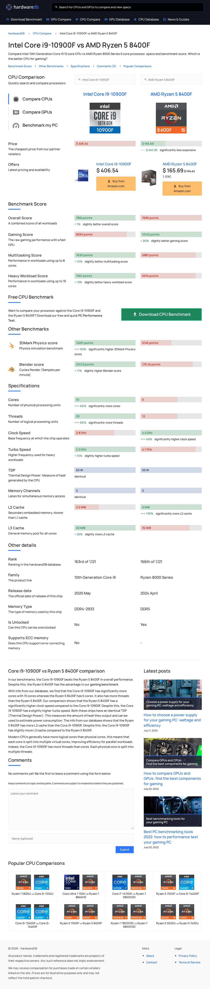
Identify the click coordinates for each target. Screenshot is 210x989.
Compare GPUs (37, 112)
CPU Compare (90, 19)
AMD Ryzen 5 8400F (171, 94)
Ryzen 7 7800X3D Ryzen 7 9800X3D (129, 925)
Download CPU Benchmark (165, 314)
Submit (124, 849)
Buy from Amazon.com (115, 183)
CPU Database (148, 19)
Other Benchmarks (51, 66)
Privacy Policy (188, 956)
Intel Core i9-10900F (105, 94)
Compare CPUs (37, 99)
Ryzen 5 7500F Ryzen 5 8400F (81, 923)
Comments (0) (106, 66)
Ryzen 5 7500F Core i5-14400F (177, 894)
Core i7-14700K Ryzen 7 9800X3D (129, 895)
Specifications (80, 66)
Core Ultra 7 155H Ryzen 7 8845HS (81, 895)
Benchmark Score (20, 66)
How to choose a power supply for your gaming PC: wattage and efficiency (172, 720)
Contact (151, 962)
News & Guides (178, 19)
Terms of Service (189, 962)
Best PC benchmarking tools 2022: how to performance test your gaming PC (171, 836)
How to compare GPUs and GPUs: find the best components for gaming (172, 778)
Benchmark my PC (40, 125)
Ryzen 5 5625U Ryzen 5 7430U (177, 923)
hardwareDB (16, 33)
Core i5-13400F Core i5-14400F (32, 925)
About (150, 956)
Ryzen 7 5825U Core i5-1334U (32, 894)
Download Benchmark (26, 19)
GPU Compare (61, 19)
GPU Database (119, 19)
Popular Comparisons (137, 66)
